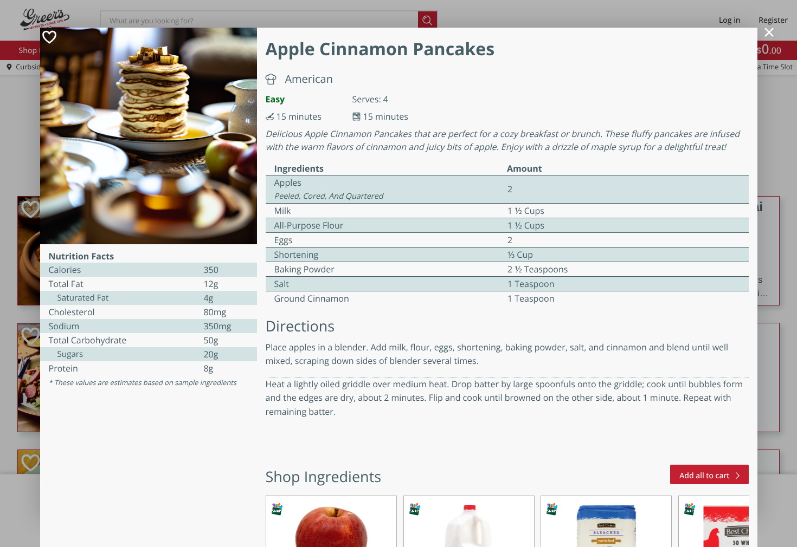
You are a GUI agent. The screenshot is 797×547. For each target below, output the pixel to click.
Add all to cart (704, 476)
